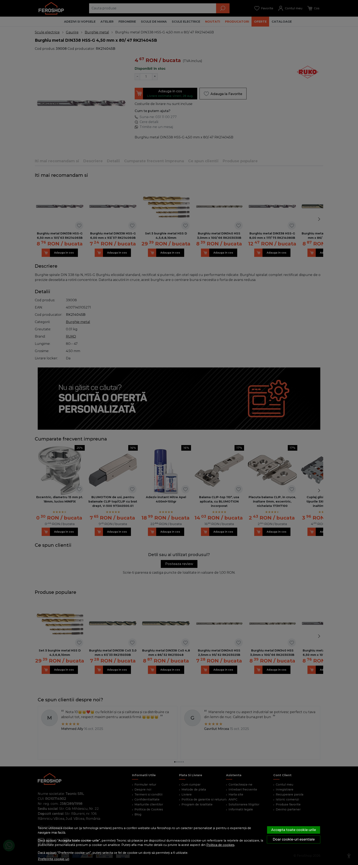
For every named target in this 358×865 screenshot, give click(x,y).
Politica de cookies (220, 845)
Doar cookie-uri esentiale (294, 839)
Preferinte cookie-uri (53, 859)
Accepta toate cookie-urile (293, 830)
